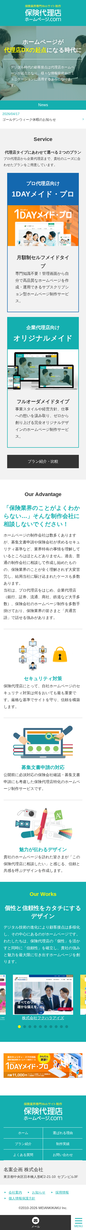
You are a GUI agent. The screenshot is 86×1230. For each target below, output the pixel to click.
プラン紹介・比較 (43, 461)
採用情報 (62, 1192)
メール (35, 1226)
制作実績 (63, 1144)
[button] (19, 1026)
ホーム (23, 1133)
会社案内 (15, 1192)
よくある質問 (23, 1155)
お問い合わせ (63, 1155)
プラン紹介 (23, 1144)
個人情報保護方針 (22, 1198)
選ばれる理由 (63, 1133)
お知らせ (38, 1192)
